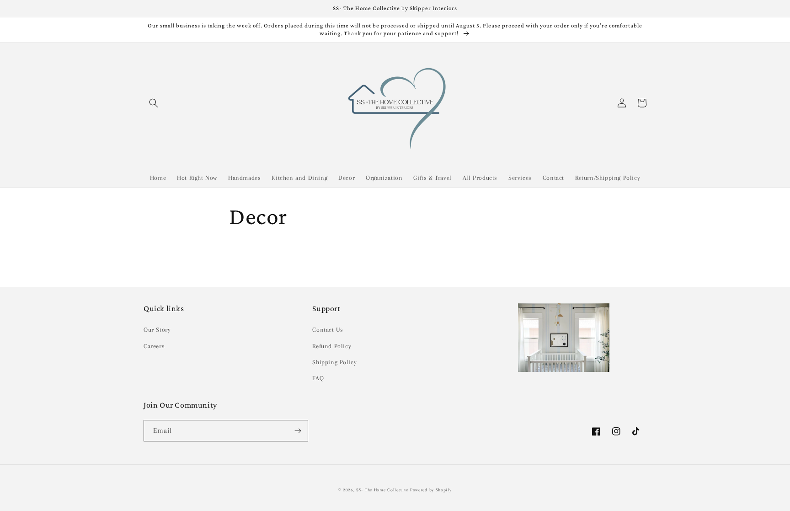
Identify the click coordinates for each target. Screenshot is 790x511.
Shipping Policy (334, 362)
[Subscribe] (298, 430)
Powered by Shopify (431, 489)
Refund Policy (331, 346)
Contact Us (327, 329)
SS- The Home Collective (382, 489)
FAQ (318, 378)
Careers (154, 346)
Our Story (157, 329)
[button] (154, 103)
